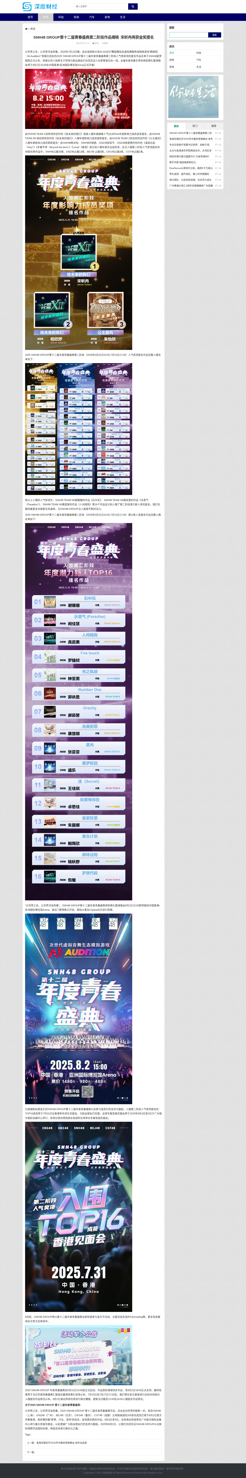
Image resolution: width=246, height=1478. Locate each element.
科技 (61, 17)
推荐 (213, 125)
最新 (176, 126)
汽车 (92, 17)
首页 (30, 17)
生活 (122, 17)
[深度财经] (40, 7)
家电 (107, 17)
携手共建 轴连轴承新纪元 (182, 162)
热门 (194, 125)
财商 (76, 17)
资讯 (45, 17)
